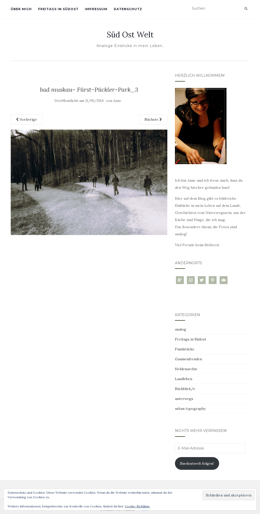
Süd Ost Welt (130, 34)
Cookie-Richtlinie (137, 506)
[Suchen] (245, 8)
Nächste (151, 119)
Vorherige (28, 119)
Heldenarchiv (186, 369)
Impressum (96, 9)
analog (180, 329)
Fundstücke (184, 349)
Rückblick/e (185, 388)
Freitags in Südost (58, 9)
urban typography (190, 408)
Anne (117, 101)
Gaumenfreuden (188, 359)
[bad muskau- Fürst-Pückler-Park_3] (89, 182)
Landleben (183, 379)
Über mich (21, 9)
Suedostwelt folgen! (197, 463)
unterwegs (184, 398)
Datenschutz (128, 9)
